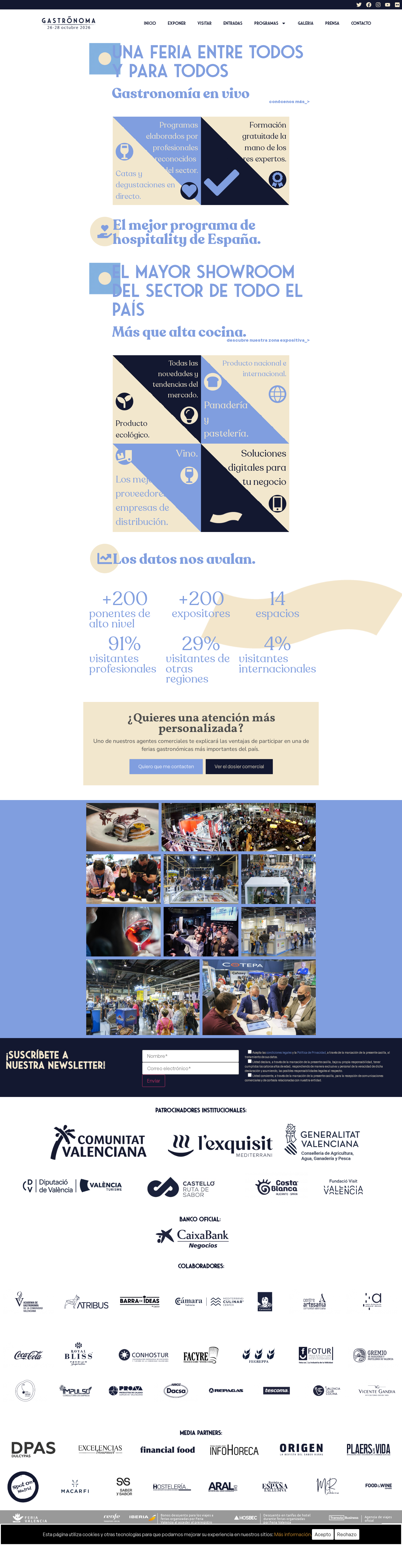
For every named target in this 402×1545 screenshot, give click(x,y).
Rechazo (347, 1534)
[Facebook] (368, 4)
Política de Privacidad (311, 1052)
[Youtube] (387, 4)
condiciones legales (279, 1052)
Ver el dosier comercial (239, 766)
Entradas (232, 23)
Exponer (177, 23)
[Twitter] (359, 4)
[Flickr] (397, 4)
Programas (266, 23)
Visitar (204, 23)
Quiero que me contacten (166, 766)
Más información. (293, 1534)
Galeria (305, 23)
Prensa (332, 23)
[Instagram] (378, 4)
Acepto (323, 1534)
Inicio (150, 23)
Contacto (361, 23)
